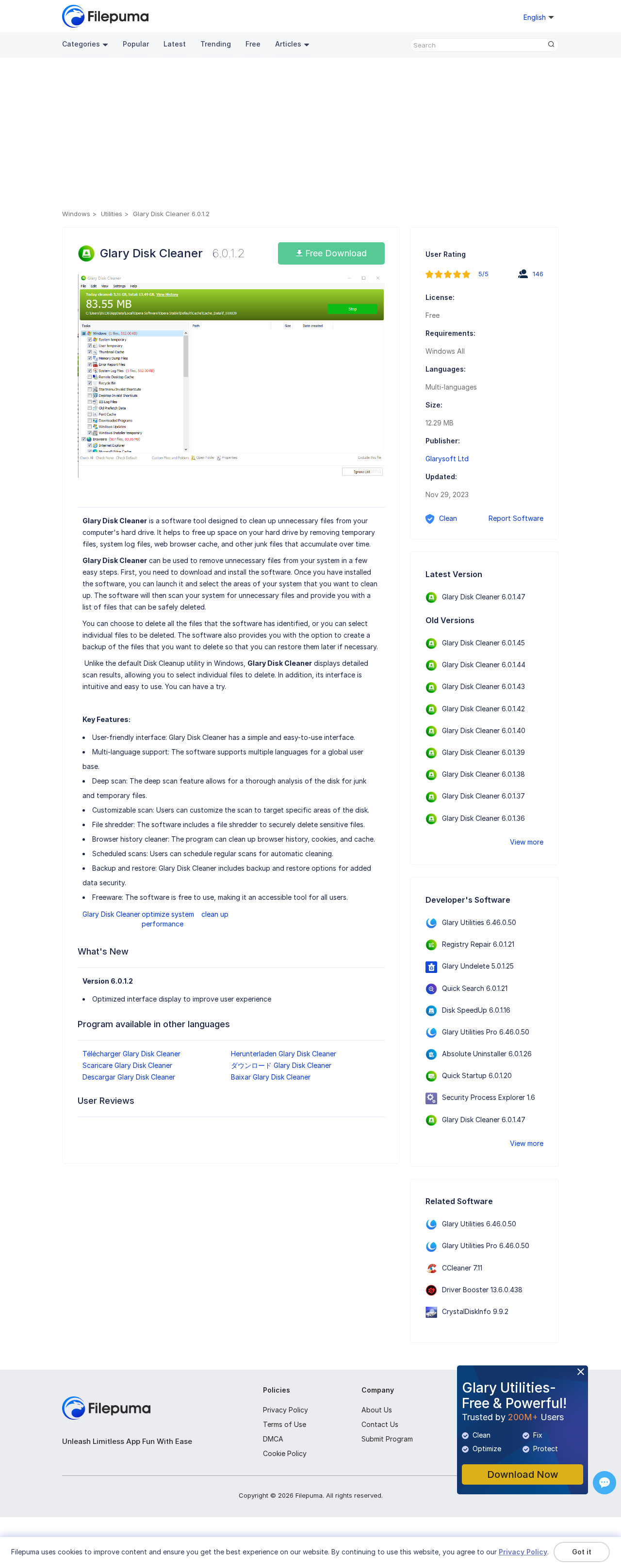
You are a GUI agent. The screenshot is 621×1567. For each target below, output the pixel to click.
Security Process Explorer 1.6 (488, 1097)
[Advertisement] (310, 135)
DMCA (273, 1439)
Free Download (335, 253)
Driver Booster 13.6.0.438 (482, 1289)
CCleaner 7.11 (462, 1268)
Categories (81, 44)
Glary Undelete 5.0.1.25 (478, 966)
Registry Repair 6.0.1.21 (478, 944)
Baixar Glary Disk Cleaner (270, 1077)
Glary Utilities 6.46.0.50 (479, 922)
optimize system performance (168, 919)
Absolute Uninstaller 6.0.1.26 (487, 1054)
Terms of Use (284, 1424)
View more (526, 842)
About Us (376, 1410)
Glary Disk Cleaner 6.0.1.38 (483, 774)
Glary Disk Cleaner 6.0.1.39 (483, 752)
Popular (136, 44)
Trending (215, 44)
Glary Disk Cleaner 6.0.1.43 (483, 686)
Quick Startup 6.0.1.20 (477, 1075)
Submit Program (387, 1439)
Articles (288, 44)
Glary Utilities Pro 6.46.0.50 (485, 1032)
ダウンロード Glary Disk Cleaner (281, 1065)
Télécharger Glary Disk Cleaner (131, 1054)
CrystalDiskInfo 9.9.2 (475, 1311)
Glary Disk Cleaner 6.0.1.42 (483, 709)
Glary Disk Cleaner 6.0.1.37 (483, 796)
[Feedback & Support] (604, 1482)
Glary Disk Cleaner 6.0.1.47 (483, 597)
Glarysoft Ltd (447, 458)
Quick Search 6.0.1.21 (474, 988)
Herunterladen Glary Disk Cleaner (283, 1054)
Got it (581, 1552)
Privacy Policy (285, 1410)
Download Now (522, 1474)
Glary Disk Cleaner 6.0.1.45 (483, 643)
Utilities (111, 214)
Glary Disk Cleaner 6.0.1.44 (483, 664)
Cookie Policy (285, 1453)
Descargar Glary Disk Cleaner (128, 1077)
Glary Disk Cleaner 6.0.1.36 (483, 818)
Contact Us (379, 1424)
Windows (76, 214)
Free (253, 44)
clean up (215, 914)
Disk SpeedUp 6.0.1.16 (476, 1010)
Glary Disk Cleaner (111, 914)
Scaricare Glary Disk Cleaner (127, 1065)
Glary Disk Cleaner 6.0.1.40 (483, 730)
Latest (174, 44)
